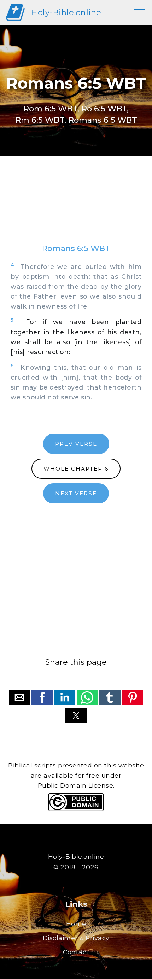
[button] (19, 697)
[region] (76, 206)
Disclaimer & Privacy (76, 937)
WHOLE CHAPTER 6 (76, 468)
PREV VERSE (76, 443)
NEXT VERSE (76, 493)
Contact (76, 952)
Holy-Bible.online (66, 12)
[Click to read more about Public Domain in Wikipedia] (76, 809)
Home (76, 923)
